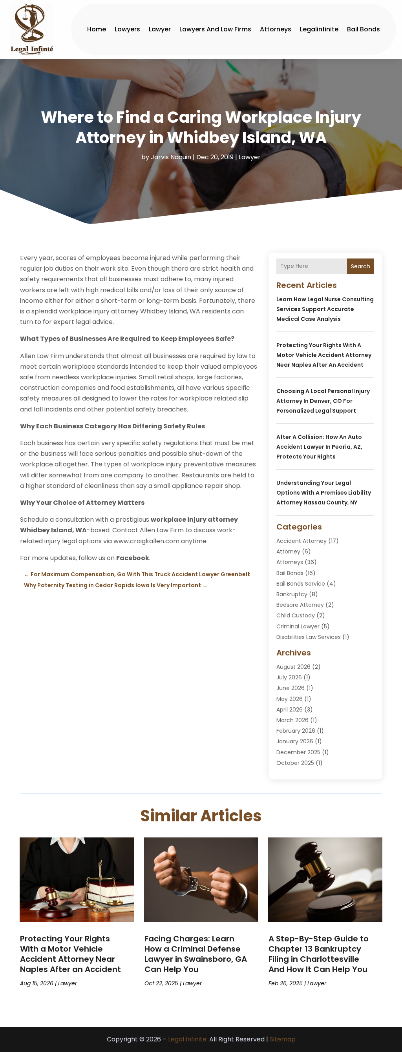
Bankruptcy (291, 594)
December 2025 (298, 752)
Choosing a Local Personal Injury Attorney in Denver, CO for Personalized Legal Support (323, 401)
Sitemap (283, 1039)
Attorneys (275, 29)
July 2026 (289, 677)
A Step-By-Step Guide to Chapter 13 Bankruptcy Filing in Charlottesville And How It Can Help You (319, 954)
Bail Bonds (363, 29)
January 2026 (294, 741)
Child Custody (295, 615)
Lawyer (160, 29)
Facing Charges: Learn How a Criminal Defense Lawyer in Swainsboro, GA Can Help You (195, 954)
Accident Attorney (301, 541)
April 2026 (289, 709)
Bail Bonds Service (300, 584)
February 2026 (295, 731)
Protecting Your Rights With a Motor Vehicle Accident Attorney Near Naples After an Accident (323, 355)
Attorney (288, 551)
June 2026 (290, 688)
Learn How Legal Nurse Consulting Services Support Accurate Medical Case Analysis (325, 309)
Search (360, 266)
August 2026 (293, 667)
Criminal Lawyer (298, 626)
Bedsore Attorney (300, 605)
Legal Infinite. (188, 1039)
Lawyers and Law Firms (215, 29)
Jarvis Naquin (171, 157)
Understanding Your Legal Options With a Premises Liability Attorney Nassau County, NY (323, 492)
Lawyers (127, 29)
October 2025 (295, 763)
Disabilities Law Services (308, 637)
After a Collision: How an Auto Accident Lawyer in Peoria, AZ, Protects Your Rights (319, 446)
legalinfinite (319, 29)
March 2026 (292, 720)
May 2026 (289, 699)
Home (96, 29)
